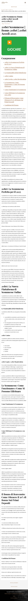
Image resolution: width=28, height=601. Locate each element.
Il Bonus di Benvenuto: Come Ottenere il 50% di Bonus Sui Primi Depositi (13, 100)
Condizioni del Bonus (11, 105)
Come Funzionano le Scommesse (15, 89)
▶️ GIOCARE (14, 46)
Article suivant (14, 586)
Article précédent (14, 582)
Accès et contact (14, 598)
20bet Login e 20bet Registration (15, 79)
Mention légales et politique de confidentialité (14, 593)
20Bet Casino (8, 76)
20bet (24, 108)
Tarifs (14, 596)
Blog (3, 23)
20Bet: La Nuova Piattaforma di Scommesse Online (14, 68)
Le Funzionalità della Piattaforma (15, 73)
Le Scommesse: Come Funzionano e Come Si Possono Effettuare (14, 84)
